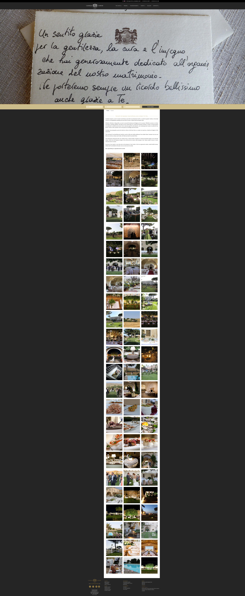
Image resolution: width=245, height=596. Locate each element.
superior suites (108, 589)
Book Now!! (150, 106)
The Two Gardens (126, 588)
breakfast (125, 584)
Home (107, 110)
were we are (107, 582)
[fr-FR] (125, 1)
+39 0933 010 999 (145, 1)
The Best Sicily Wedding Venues (148, 589)
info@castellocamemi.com (133, 1)
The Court (125, 589)
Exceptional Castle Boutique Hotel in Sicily (150, 588)
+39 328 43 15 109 (155, 1)
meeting (143, 583)
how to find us (107, 584)
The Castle (118, 5)
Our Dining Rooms (126, 582)
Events (143, 5)
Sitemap (143, 590)
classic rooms (107, 590)
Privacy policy (145, 587)
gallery (149, 5)
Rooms (125, 5)
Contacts (155, 5)
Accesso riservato (94, 594)
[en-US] (124, 1)
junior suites (107, 588)
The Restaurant (134, 5)
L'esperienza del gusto (127, 583)
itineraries (107, 583)
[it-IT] (122, 1)
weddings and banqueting (147, 582)
